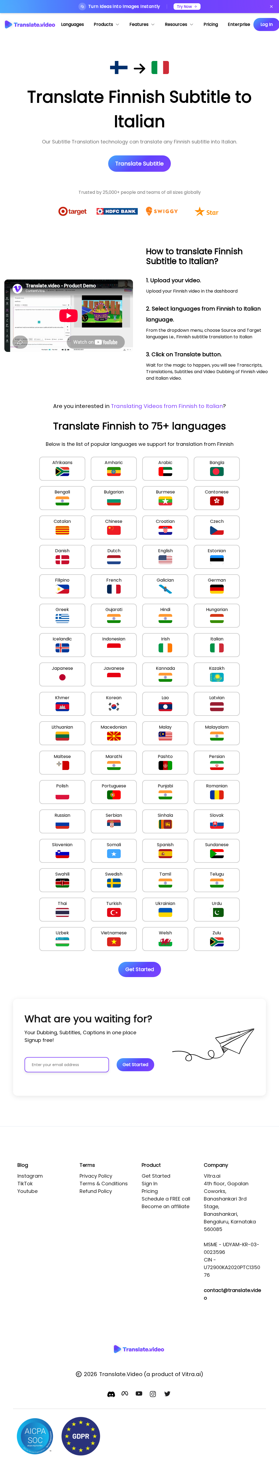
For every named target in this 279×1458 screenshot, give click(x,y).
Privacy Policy (96, 1175)
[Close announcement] (271, 6)
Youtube (27, 1191)
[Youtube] (139, 1395)
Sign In (149, 1183)
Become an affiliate (165, 1206)
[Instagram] (153, 1395)
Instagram (30, 1175)
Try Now (184, 6)
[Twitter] (168, 1395)
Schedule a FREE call (166, 1198)
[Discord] (111, 1394)
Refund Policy (96, 1191)
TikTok (25, 1183)
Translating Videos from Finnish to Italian (167, 406)
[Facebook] (125, 1395)
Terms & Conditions (104, 1183)
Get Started (156, 1175)
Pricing (150, 1191)
